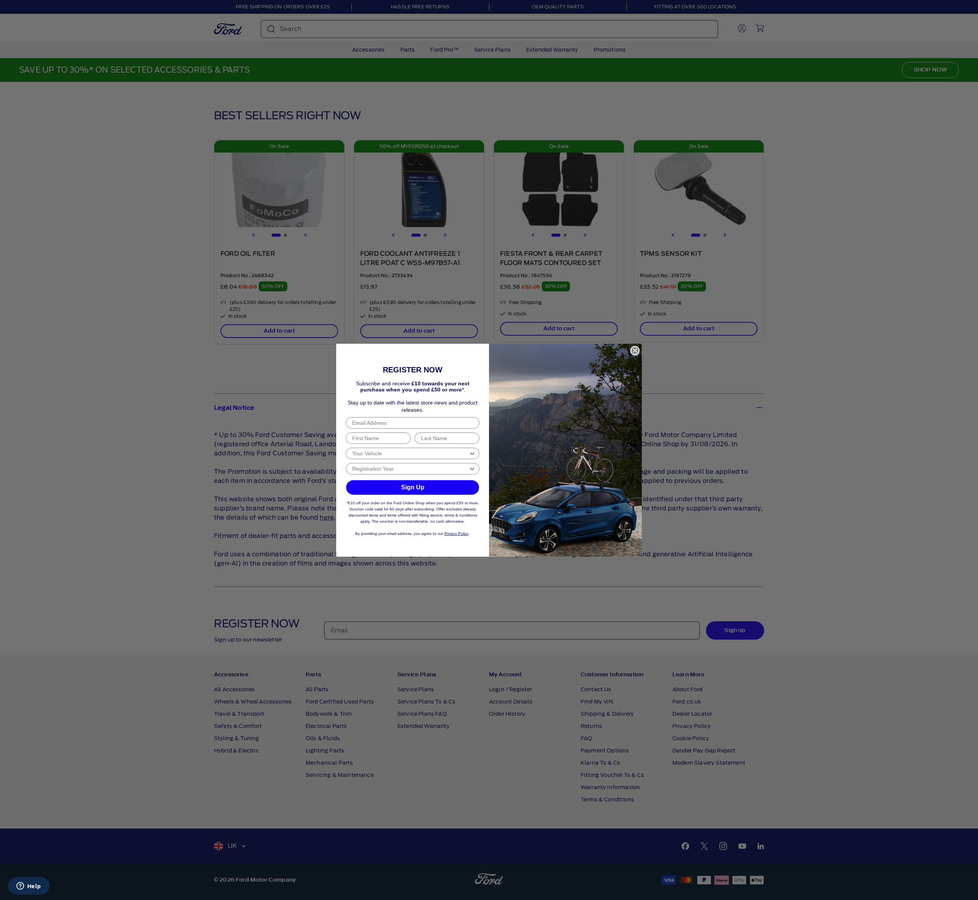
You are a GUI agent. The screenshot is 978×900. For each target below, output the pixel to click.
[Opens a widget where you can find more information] (29, 886)
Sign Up (412, 487)
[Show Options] (472, 453)
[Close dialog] (635, 350)
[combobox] (410, 453)
